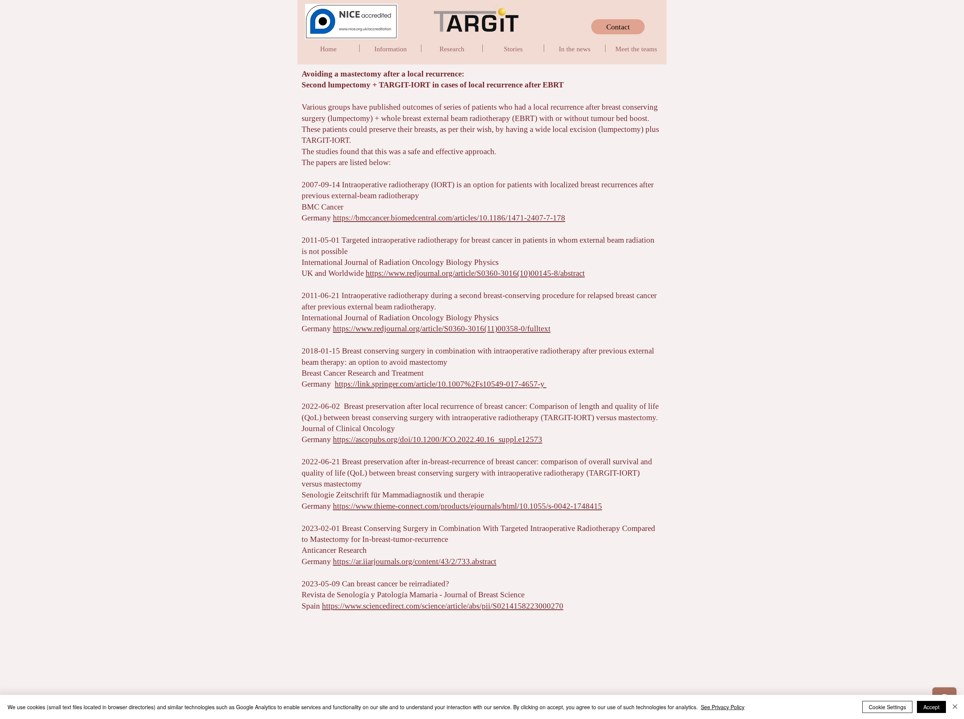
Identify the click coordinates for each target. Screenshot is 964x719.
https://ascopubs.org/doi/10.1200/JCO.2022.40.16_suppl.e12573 (437, 439)
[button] (390, 48)
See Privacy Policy (722, 707)
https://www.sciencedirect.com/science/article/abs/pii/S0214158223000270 (442, 605)
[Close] (954, 707)
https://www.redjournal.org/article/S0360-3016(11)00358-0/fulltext (442, 328)
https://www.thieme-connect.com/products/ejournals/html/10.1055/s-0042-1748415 (467, 506)
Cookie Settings (887, 707)
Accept (931, 707)
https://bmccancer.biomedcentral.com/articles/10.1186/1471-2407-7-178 (449, 217)
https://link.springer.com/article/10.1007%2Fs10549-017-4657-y (440, 384)
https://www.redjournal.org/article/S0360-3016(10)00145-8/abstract (475, 273)
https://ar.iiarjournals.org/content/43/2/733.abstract (414, 561)
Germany (317, 506)
